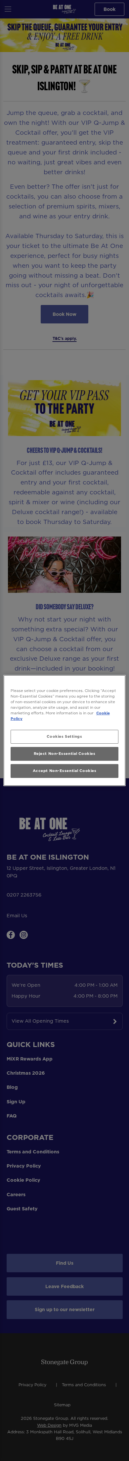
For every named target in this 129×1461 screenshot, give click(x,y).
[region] (64, 730)
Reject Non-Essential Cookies (65, 753)
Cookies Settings (64, 736)
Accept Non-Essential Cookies (65, 770)
